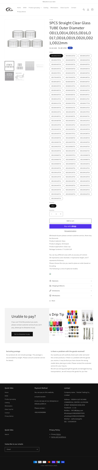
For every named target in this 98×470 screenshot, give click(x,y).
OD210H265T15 (56, 133)
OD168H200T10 (85, 73)
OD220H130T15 (70, 181)
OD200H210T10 (85, 107)
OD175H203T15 (70, 77)
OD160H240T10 (56, 69)
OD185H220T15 (85, 86)
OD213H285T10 (85, 138)
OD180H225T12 (70, 86)
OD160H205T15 (85, 64)
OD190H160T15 (85, 90)
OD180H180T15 (70, 82)
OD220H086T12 (85, 159)
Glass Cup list (9, 409)
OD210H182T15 (84, 116)
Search (7, 434)
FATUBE (46, 465)
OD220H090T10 (56, 164)
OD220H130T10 (85, 177)
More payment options (70, 231)
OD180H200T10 (85, 82)
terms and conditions (58, 437)
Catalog (7, 402)
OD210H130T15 (70, 112)
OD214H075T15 (70, 142)
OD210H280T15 (85, 133)
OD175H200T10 (56, 77)
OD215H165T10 (85, 146)
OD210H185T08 (56, 120)
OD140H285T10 (70, 60)
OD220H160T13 (56, 194)
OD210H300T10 (56, 138)
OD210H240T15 (56, 129)
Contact (7, 413)
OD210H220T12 (70, 125)
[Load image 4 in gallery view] (40, 65)
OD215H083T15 (70, 146)
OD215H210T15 (70, 151)
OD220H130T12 (56, 181)
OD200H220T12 (56, 112)
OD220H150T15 (70, 185)
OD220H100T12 (85, 164)
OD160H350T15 (85, 69)
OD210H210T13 (85, 120)
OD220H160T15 (70, 194)
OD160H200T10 (70, 64)
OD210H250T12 (70, 129)
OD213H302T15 (56, 142)
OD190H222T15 (56, 103)
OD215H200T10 (56, 151)
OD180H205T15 (56, 86)
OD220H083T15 (56, 159)
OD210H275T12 (70, 133)
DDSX (6, 396)
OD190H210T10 (56, 99)
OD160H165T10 (56, 64)
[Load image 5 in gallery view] (9, 76)
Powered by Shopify (52, 465)
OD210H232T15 (85, 125)
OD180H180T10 (85, 77)
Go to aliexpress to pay (22, 334)
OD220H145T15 (56, 185)
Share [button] (53, 301)
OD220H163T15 (85, 194)
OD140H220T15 (85, 56)
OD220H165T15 (56, 198)
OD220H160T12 (85, 190)
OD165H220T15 (70, 73)
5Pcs (52, 206)
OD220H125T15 (70, 177)
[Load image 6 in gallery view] (19, 76)
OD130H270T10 (56, 56)
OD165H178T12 (56, 73)
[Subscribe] (37, 449)
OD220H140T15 (85, 181)
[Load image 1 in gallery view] (9, 65)
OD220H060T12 (56, 155)
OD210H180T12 (56, 116)
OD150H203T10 (85, 60)
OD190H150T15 (70, 90)
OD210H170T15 (85, 112)
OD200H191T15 (70, 107)
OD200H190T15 (56, 107)
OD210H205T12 (70, 120)
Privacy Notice (9, 416)
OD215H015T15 (56, 146)
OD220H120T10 (85, 172)
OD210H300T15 (70, 138)
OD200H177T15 (85, 103)
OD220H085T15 (71, 159)
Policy (59, 434)
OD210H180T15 (70, 116)
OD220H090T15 (71, 164)
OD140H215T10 (70, 56)
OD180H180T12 (56, 82)
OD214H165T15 (85, 142)
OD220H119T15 (70, 172)
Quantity (51, 210)
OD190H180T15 (70, 94)
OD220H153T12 (85, 185)
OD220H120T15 (56, 177)
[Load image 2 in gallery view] (19, 65)
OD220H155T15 (70, 190)
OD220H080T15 (85, 155)
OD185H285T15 (56, 90)
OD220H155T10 (56, 190)
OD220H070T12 (71, 155)
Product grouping (10, 399)
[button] (35, 8)
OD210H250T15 (85, 129)
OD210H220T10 (56, 125)
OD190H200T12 (85, 94)
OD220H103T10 (70, 168)
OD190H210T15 (70, 99)
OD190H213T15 (84, 99)
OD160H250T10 (70, 69)
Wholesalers (8, 406)
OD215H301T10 (85, 151)
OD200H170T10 (70, 103)
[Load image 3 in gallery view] (29, 65)
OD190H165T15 (56, 94)
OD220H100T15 (56, 168)
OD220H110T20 (56, 172)
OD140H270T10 (56, 60)
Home (6, 392)
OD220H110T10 (85, 168)
